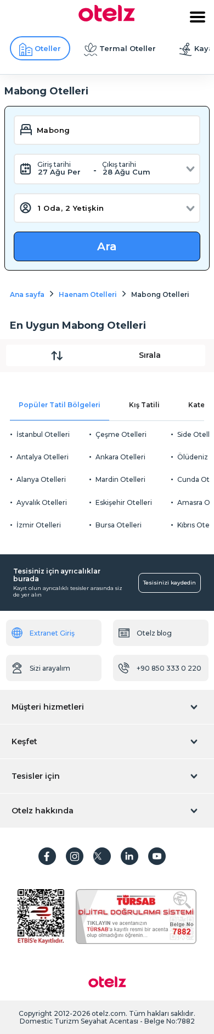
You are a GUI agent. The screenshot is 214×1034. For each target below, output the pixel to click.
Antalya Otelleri (42, 457)
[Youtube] (157, 856)
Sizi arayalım (50, 668)
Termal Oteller (127, 48)
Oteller (48, 48)
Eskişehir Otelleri (123, 502)
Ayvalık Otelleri (41, 502)
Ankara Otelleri (120, 457)
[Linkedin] (129, 856)
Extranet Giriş (52, 633)
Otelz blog (154, 633)
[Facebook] (47, 856)
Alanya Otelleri (41, 479)
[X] (102, 856)
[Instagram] (74, 856)
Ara (107, 246)
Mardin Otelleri (120, 479)
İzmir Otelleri (38, 525)
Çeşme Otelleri (121, 434)
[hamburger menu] (197, 17)
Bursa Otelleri (118, 525)
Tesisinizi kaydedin (169, 582)
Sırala (150, 355)
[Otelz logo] (107, 19)
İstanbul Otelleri (43, 434)
